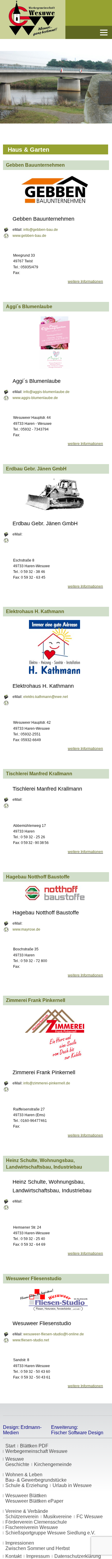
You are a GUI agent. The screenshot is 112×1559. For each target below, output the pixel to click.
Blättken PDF (34, 1445)
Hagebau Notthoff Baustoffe (38, 876)
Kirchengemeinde (53, 1464)
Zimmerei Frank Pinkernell (35, 1000)
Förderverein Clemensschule (36, 1522)
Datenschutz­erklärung (77, 1556)
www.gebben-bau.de (29, 236)
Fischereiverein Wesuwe (31, 1527)
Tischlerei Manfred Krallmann (39, 773)
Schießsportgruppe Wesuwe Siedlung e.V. (50, 1532)
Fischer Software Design (77, 1432)
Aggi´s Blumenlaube (29, 306)
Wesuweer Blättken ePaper (34, 1501)
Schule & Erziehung (26, 1485)
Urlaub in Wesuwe (72, 1485)
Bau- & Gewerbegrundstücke (36, 1480)
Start (10, 1445)
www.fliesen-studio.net (31, 1340)
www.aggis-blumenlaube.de (35, 398)
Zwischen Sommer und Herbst (37, 1548)
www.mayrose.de (26, 929)
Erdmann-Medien (22, 1430)
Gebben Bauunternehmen (35, 165)
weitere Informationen (85, 281)
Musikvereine (57, 1516)
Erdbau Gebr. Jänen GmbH (36, 468)
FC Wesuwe (89, 1516)
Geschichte (17, 1464)
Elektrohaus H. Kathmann (35, 611)
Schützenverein (22, 1516)
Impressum (38, 1556)
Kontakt (13, 1556)
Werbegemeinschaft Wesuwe (36, 1451)
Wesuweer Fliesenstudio (34, 1278)
